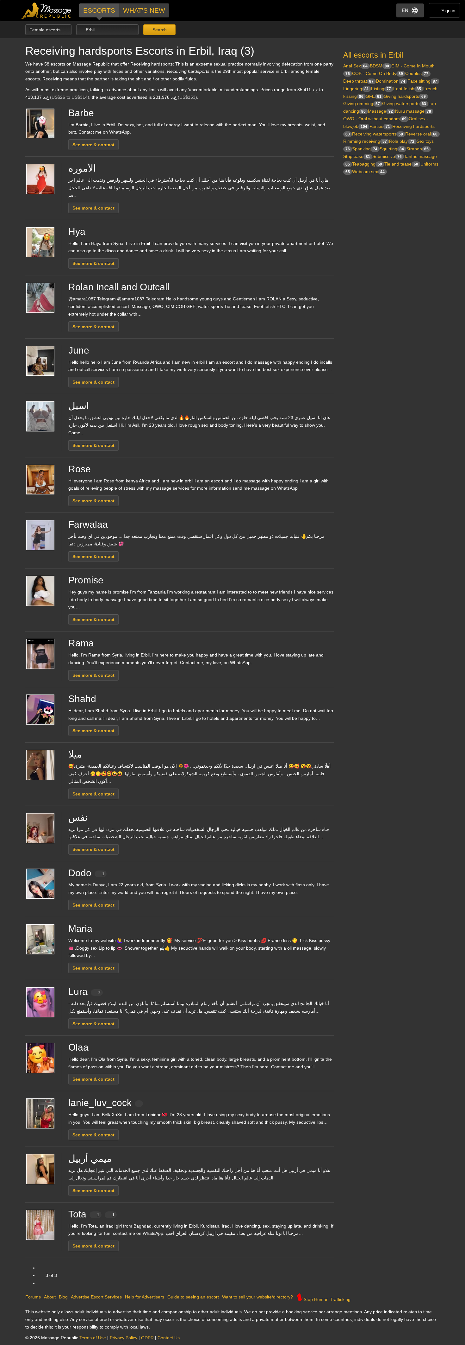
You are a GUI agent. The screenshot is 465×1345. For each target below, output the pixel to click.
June (78, 350)
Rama (81, 643)
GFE (373, 96)
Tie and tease (401, 164)
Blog (63, 1296)
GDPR (147, 1337)
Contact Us (169, 1337)
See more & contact (93, 144)
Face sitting (422, 81)
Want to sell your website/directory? (257, 1296)
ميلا (75, 754)
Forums (33, 1296)
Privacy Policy (123, 1337)
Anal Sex (355, 65)
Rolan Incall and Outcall (119, 287)
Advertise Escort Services (96, 1296)
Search (159, 29)
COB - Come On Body (377, 73)
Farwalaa (88, 524)
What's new (144, 10)
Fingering (356, 88)
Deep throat (358, 81)
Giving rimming (361, 103)
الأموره (82, 168)
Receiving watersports (377, 133)
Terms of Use (92, 1337)
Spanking (364, 148)
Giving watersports (404, 103)
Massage (380, 111)
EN (405, 10)
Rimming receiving (365, 141)
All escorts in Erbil (373, 55)
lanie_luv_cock (100, 1102)
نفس (78, 817)
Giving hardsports (405, 96)
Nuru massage (413, 111)
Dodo (86, 873)
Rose (79, 469)
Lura (84, 991)
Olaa (78, 1047)
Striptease (356, 156)
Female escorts (45, 29)
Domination (390, 81)
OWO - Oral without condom (374, 118)
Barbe (81, 113)
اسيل (78, 405)
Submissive (387, 156)
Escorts (99, 10)
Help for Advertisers (144, 1296)
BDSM (379, 65)
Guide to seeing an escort (193, 1296)
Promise (85, 580)
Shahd (82, 699)
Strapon (417, 148)
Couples (416, 73)
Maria (80, 928)
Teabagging (367, 164)
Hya (76, 231)
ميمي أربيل (90, 1158)
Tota (91, 1214)
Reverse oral (421, 133)
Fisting (381, 88)
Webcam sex (368, 171)
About (50, 1296)
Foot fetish (407, 88)
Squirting (392, 148)
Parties (379, 126)
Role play (401, 141)
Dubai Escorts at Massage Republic (47, 10)
